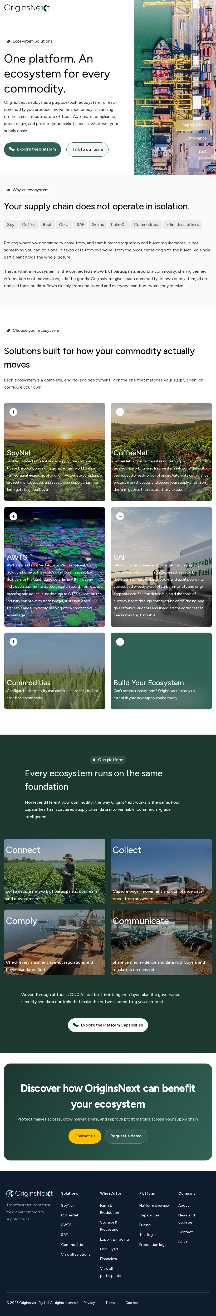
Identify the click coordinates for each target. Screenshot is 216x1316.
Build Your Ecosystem (149, 682)
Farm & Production (109, 1209)
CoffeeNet (131, 452)
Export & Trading (114, 1239)
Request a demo (126, 1136)
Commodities (29, 682)
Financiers (108, 1259)
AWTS (17, 557)
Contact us (85, 1136)
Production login (153, 1244)
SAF (120, 557)
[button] (208, 8)
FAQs (182, 1242)
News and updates (186, 1219)
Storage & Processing (109, 1226)
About (183, 1205)
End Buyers (109, 1249)
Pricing (145, 1225)
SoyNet (19, 452)
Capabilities (149, 1215)
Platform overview (154, 1205)
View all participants (110, 1272)
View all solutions (75, 1254)
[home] (27, 8)
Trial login (147, 1234)
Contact (185, 1232)
